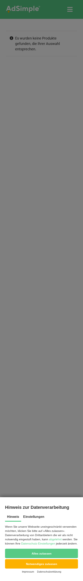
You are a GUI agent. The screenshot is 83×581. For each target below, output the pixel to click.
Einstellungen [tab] (33, 516)
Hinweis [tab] (13, 516)
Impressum (28, 571)
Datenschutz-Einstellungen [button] (38, 543)
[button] (41, 553)
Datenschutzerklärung (49, 571)
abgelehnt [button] (55, 539)
